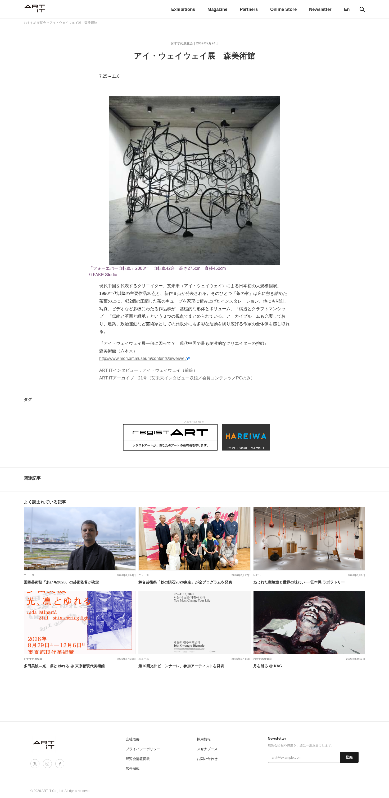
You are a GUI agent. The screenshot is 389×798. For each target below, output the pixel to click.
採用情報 (204, 739)
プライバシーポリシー (143, 749)
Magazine (217, 9)
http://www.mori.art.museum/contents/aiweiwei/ (143, 358)
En (347, 9)
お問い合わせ (207, 759)
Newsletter (320, 9)
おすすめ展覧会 (33, 658)
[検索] (362, 9)
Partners (249, 9)
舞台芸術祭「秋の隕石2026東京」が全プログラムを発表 (185, 582)
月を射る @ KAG (267, 666)
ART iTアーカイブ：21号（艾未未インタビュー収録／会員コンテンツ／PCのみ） (177, 378)
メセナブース (207, 749)
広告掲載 (132, 769)
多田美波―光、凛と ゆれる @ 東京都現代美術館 (64, 666)
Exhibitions (183, 9)
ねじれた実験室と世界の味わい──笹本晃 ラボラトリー (299, 582)
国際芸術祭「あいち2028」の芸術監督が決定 (61, 582)
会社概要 (132, 739)
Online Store (283, 9)
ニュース (29, 575)
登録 (349, 757)
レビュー (258, 575)
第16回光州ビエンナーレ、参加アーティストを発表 (181, 666)
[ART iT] (44, 744)
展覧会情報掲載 (138, 759)
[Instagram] (47, 763)
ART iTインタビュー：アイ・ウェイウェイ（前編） (148, 370)
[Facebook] (59, 763)
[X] (34, 763)
